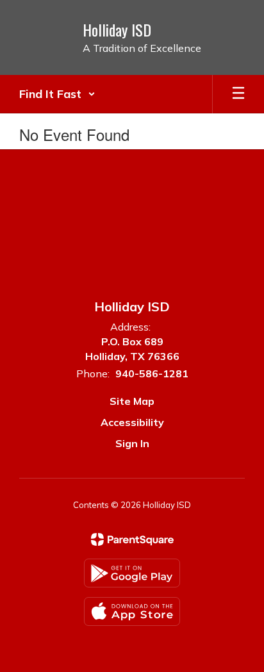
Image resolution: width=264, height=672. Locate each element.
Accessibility (132, 422)
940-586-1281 (151, 373)
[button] (57, 94)
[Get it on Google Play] (132, 573)
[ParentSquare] (132, 539)
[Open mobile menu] (238, 94)
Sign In (132, 443)
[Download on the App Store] (132, 611)
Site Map (132, 401)
